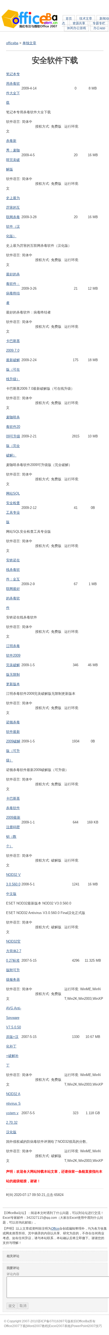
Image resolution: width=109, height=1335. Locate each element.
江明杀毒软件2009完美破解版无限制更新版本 (13, 665)
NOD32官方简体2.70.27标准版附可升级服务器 (13, 960)
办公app (99, 28)
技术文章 (85, 18)
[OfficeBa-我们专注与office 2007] (29, 27)
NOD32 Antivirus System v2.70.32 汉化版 (13, 1113)
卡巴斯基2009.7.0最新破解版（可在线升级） (13, 360)
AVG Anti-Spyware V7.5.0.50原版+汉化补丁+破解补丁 (13, 1036)
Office (55, 1228)
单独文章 (29, 43)
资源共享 (78, 23)
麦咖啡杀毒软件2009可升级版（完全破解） (13, 436)
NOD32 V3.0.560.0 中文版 (13, 884)
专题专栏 (99, 23)
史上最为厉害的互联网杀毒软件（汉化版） (13, 217)
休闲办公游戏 (76, 28)
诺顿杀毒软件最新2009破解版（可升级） (13, 741)
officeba (12, 43)
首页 (69, 18)
